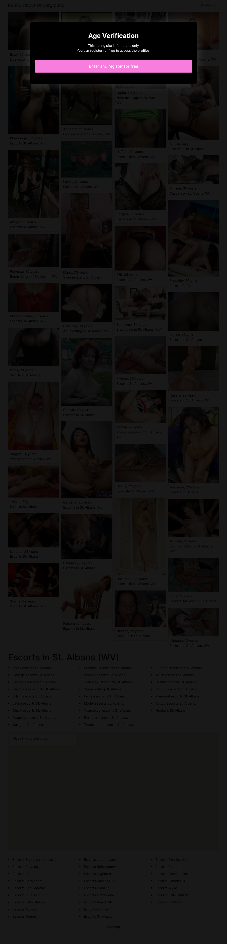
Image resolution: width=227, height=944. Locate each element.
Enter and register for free (113, 66)
